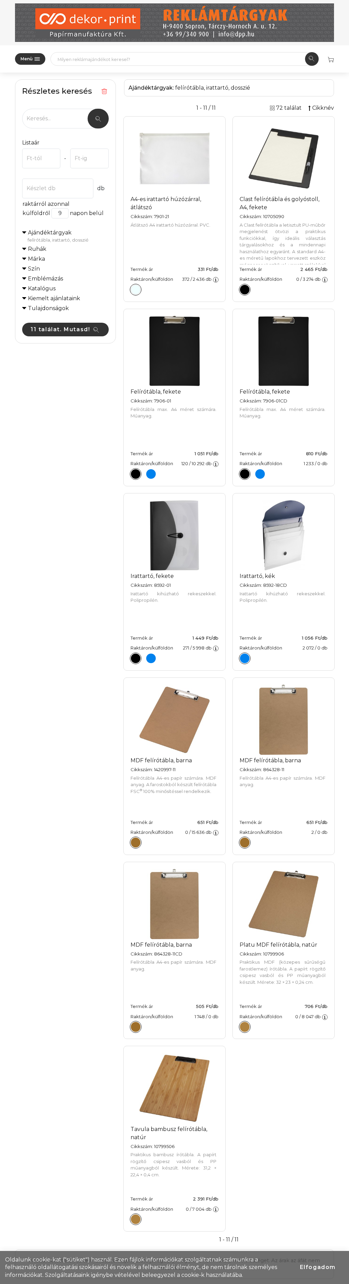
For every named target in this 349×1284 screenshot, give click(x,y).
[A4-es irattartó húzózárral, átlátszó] (136, 290)
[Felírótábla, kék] (151, 474)
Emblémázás (45, 278)
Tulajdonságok (48, 308)
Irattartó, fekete (152, 576)
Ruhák (37, 249)
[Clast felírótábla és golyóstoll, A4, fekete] (245, 290)
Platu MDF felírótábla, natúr (278, 945)
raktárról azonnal (46, 204)
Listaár (31, 142)
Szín (34, 268)
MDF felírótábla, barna (161, 760)
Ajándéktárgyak (58, 236)
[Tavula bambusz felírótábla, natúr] (136, 1219)
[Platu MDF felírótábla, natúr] (245, 1027)
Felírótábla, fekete (156, 391)
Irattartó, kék (257, 576)
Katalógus (42, 288)
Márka (36, 259)
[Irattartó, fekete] (136, 658)
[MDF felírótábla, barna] (136, 843)
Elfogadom (318, 1267)
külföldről (36, 213)
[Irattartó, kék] (151, 658)
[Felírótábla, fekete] (136, 474)
